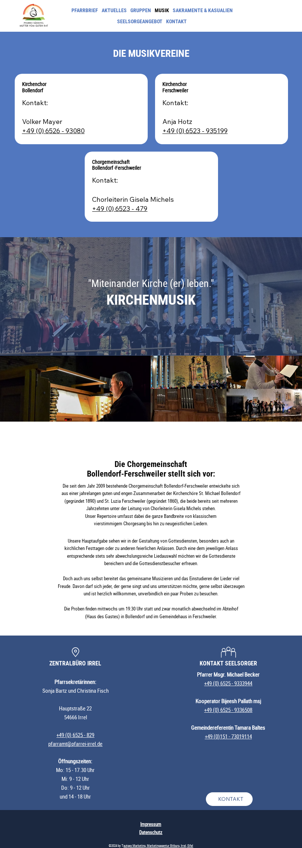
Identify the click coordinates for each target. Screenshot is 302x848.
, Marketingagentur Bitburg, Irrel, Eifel (169, 846)
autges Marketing (134, 846)
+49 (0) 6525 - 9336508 (228, 709)
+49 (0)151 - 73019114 (228, 736)
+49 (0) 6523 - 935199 (195, 131)
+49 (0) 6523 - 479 (119, 208)
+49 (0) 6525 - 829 (75, 734)
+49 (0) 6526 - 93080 (53, 131)
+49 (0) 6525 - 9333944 (228, 683)
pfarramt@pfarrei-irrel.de (75, 743)
